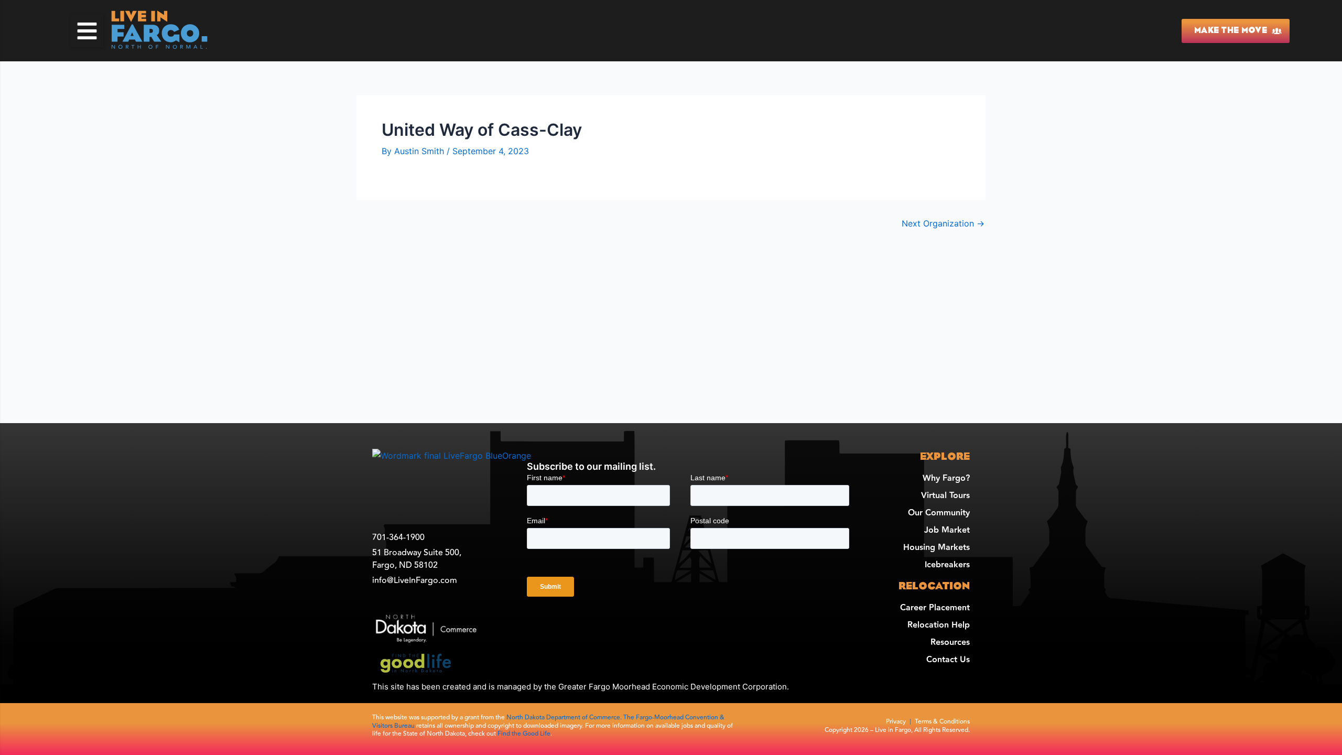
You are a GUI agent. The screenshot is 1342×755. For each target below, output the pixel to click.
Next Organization (943, 223)
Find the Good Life (523, 734)
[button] (87, 31)
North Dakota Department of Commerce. (564, 717)
